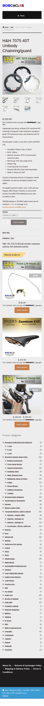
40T (8, 244)
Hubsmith (8, 646)
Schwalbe (8, 631)
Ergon (7, 551)
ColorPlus (8, 650)
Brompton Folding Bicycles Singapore (18, 442)
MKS (6, 624)
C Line (9, 453)
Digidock (8, 617)
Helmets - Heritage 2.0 (15, 519)
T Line (9, 446)
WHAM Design (10, 559)
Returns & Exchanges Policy (28, 665)
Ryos (6, 533)
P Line (9, 450)
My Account (7, 702)
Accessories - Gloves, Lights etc (19, 526)
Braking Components (14, 461)
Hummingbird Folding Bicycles (15, 566)
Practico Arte (10, 584)
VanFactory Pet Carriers (13, 544)
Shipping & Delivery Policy (17, 668)
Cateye (7, 548)
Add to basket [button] (22, 367)
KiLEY (7, 555)
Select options (22, 310)
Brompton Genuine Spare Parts (16, 457)
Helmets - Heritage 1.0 (15, 522)
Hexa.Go (8, 530)
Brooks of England (11, 599)
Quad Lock (9, 595)
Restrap (8, 541)
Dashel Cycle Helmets (13, 577)
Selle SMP (8, 602)
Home (7, 27)
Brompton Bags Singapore (14, 497)
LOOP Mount (9, 581)
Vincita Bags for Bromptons (15, 501)
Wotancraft (9, 537)
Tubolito (8, 639)
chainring (5, 246)
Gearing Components (15, 468)
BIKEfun (8, 613)
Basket (33, 700)
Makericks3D (9, 562)
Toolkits (10, 493)
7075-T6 (14, 244)
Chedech (8, 570)
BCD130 (20, 244)
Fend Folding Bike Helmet (14, 573)
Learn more (38, 305)
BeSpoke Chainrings (12, 610)
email (12, 204)
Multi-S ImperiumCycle (13, 628)
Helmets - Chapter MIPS (16, 515)
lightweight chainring (21, 246)
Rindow (7, 642)
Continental (9, 635)
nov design (9, 592)
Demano (8, 504)
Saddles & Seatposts (14, 490)
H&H (11, 27)
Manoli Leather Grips (12, 508)
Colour (5, 212)
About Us (6, 665)
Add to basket (18, 222)
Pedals (9, 482)
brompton (27, 244)
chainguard (36, 244)
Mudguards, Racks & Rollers (17, 479)
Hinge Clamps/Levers (14, 475)
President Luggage (11, 606)
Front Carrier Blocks (14, 464)
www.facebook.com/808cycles (14, 207)
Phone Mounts (12, 486)
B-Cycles (8, 621)
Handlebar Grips (13, 472)
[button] (38, 59)
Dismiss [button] (5, 696)
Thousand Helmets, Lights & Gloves (18, 512)
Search (22, 702)
